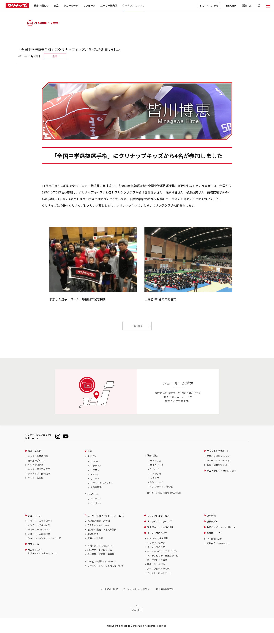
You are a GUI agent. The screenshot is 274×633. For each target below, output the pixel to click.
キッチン (91, 456)
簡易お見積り (219, 456)
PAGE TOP (137, 610)
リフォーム (89, 5)
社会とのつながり (156, 564)
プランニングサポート (218, 450)
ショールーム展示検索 (39, 533)
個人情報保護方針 (165, 588)
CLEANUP (37, 23)
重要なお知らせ (95, 538)
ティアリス (155, 460)
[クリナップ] (17, 5)
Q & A (98, 525)
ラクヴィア (96, 503)
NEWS (54, 23)
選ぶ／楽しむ (34, 450)
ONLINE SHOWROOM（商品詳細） (164, 492)
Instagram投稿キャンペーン (101, 561)
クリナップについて (133, 5)
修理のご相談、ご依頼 (98, 520)
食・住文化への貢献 (157, 559)
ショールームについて (39, 529)
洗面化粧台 (152, 455)
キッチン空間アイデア (39, 469)
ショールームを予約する (40, 520)
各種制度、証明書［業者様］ (101, 554)
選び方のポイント (37, 460)
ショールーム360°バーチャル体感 (44, 538)
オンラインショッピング (159, 521)
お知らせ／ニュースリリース (221, 527)
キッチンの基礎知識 (38, 456)
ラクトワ (154, 477)
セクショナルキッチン (101, 483)
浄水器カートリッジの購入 (160, 527)
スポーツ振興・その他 (158, 568)
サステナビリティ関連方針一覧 (162, 555)
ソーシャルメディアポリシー (137, 588)
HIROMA (94, 474)
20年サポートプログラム (99, 549)
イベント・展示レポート (159, 572)
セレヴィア (96, 498)
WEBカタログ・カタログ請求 (221, 470)
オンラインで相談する (39, 525)
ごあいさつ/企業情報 (157, 538)
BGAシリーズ (156, 482)
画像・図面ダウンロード (219, 464)
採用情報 (211, 515)
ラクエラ (94, 469)
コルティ (94, 478)
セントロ (94, 461)
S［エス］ (155, 469)
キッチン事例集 (35, 464)
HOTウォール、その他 (161, 486)
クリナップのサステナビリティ (162, 551)
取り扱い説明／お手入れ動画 (101, 529)
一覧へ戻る (137, 325)
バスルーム (93, 493)
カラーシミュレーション (219, 460)
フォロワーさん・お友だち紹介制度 (105, 565)
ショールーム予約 (209, 5)
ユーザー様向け (108, 5)
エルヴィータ (156, 464)
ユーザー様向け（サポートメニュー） (106, 515)
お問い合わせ (101, 545)
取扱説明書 (93, 533)
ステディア (95, 465)
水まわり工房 (43, 551)
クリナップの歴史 (156, 547)
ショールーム (71, 5)
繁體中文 (246, 5)
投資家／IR (212, 521)
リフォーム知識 (35, 477)
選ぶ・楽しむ (41, 5)
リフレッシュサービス (158, 515)
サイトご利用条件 (109, 588)
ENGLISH (231, 5)
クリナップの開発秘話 (39, 473)
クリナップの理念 (156, 542)
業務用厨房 (96, 487)
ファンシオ (155, 473)
